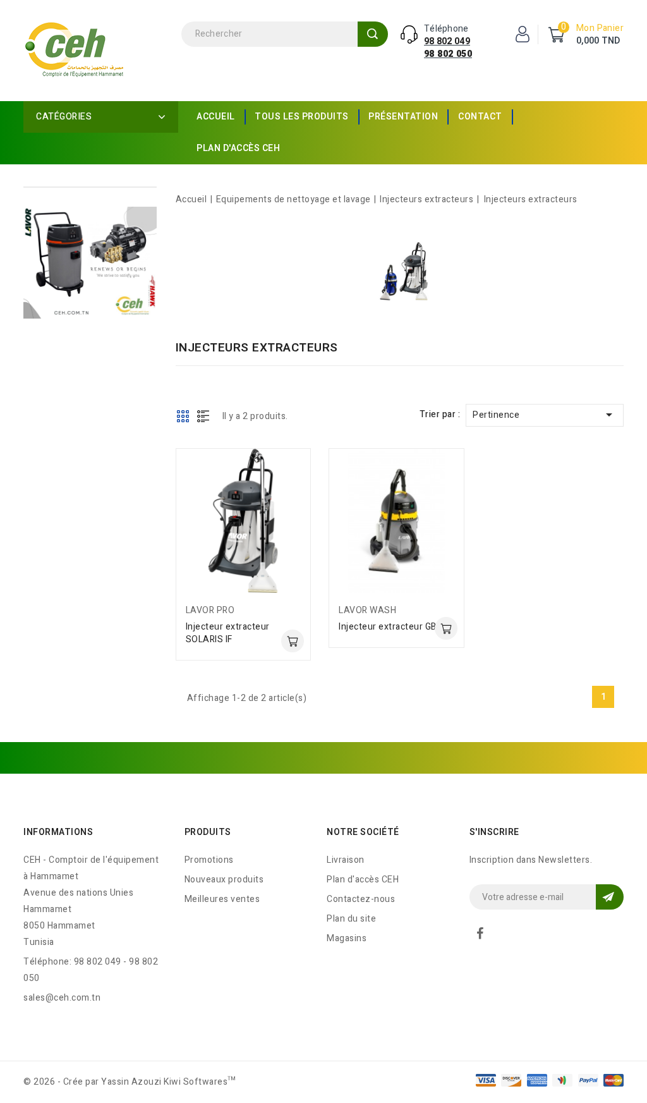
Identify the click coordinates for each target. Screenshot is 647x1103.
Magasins (346, 938)
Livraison (346, 860)
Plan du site (351, 918)
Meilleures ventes (222, 899)
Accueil (216, 116)
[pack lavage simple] (90, 263)
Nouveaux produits (224, 879)
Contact (480, 116)
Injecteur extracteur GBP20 (396, 626)
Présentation (403, 116)
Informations (58, 832)
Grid (183, 416)
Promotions (209, 860)
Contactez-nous (361, 899)
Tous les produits (302, 116)
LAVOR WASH (367, 610)
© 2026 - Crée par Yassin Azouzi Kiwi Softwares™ (129, 1081)
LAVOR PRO (210, 610)
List (203, 416)
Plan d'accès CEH (238, 148)
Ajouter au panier (292, 641)
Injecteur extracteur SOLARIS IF (228, 633)
